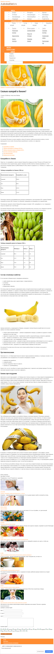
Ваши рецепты (15, 36)
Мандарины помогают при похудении (8, 524)
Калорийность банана (8, 146)
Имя (2, 610)
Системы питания (31, 30)
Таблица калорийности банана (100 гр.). (12, 148)
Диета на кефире (4, 508)
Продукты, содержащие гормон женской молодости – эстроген (13, 493)
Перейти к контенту (5, 1)
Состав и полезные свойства (10, 151)
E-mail (2, 613)
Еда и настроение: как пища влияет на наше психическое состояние (14, 602)
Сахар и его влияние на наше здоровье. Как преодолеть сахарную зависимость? (16, 555)
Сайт (2, 616)
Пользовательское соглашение (10, 643)
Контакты (5, 641)
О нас (4, 639)
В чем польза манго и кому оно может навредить (10, 587)
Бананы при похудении (8, 155)
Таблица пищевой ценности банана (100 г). (13, 150)
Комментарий (4, 626)
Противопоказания (8, 153)
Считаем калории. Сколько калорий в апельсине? (10, 570)
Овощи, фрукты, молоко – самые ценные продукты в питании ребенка (14, 539)
